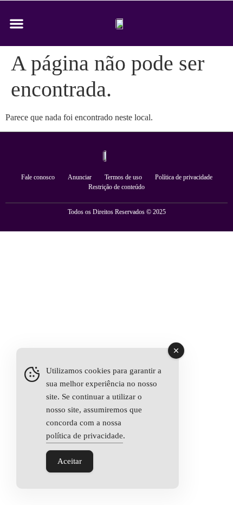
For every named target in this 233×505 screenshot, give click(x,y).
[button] (16, 23)
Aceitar (69, 461)
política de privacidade (84, 435)
